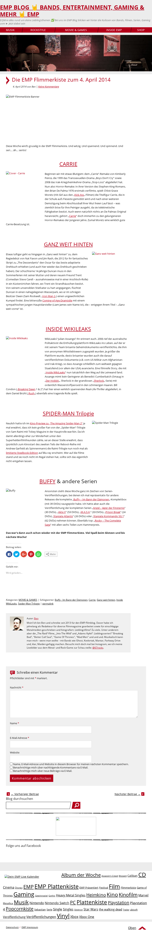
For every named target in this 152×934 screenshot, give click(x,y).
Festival (103, 887)
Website (14, 752)
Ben (36, 618)
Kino (112, 894)
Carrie (72, 216)
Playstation (118, 902)
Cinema (8, 887)
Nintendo (36, 903)
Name (14, 723)
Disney (19, 887)
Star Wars (91, 909)
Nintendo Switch (57, 903)
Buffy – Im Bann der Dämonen (91, 499)
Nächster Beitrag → (128, 794)
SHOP (140, 30)
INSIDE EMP (114, 30)
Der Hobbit (52, 380)
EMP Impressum (30, 927)
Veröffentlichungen (41, 916)
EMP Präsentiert (88, 887)
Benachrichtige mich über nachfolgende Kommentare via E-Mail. (50, 767)
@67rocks (97, 647)
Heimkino (96, 895)
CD (142, 874)
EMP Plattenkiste (56, 886)
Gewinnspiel (41, 895)
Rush (31, 393)
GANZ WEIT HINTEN (68, 244)
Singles (68, 909)
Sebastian (40, 909)
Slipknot (78, 909)
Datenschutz (12, 927)
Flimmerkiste (128, 887)
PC (73, 902)
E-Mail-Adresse (19, 738)
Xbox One (86, 916)
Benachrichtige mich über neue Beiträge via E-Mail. (42, 771)
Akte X (62, 512)
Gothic (51, 895)
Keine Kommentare (48, 86)
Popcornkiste (19, 909)
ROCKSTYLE (38, 30)
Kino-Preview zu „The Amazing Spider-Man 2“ (56, 423)
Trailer (126, 909)
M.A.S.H (85, 512)
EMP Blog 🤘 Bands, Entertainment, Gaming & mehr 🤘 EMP (72, 10)
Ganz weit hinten (106, 600)
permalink (47, 603)
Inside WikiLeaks (55, 372)
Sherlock (99, 380)
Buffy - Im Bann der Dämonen (71, 600)
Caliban (132, 876)
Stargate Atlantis (63, 516)
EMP (28, 886)
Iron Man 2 (48, 296)
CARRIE (68, 164)
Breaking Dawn (26, 389)
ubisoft (134, 909)
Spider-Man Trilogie (29, 603)
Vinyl (63, 916)
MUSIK (10, 30)
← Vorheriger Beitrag (25, 794)
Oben (132, 928)
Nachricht (16, 687)
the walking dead (110, 909)
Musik (21, 902)
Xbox (74, 916)
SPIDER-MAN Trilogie (68, 413)
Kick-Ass (79, 195)
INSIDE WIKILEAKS (68, 328)
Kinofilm (128, 894)
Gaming (23, 894)
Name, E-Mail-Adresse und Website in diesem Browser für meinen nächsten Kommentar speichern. (71, 764)
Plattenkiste (92, 902)
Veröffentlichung (14, 917)
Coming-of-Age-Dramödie (57, 300)
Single (57, 909)
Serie (49, 909)
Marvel (143, 895)
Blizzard (123, 876)
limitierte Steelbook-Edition (22, 453)
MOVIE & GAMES (76, 30)
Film (114, 886)
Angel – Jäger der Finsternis (108, 508)
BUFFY (47, 481)
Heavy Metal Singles (71, 895)
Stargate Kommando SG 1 (108, 516)
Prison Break (112, 512)
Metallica (8, 903)
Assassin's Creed (110, 876)
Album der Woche (81, 875)
